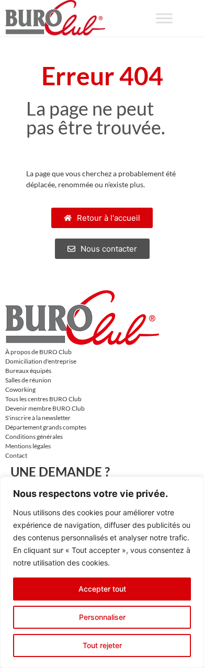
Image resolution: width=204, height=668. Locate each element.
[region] (102, 572)
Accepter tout (102, 588)
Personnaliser (102, 617)
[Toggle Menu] (164, 18)
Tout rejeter (102, 645)
